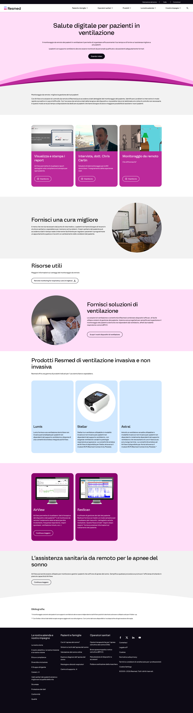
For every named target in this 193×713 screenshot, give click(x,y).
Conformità (35, 694)
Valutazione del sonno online (71, 652)
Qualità (34, 699)
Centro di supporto (68, 669)
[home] (12, 8)
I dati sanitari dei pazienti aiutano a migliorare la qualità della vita (44, 678)
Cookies (122, 652)
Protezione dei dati (38, 689)
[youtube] (140, 637)
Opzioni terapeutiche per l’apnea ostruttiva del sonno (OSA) (102, 643)
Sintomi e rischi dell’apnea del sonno (74, 647)
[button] (187, 8)
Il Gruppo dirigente (38, 667)
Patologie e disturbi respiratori (72, 664)
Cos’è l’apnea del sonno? (70, 642)
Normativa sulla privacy (128, 657)
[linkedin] (133, 637)
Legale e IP (123, 647)
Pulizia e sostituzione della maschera (104, 664)
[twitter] (127, 637)
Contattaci (123, 642)
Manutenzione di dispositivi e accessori (101, 658)
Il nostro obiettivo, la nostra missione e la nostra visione (45, 651)
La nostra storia (37, 645)
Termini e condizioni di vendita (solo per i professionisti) (140, 662)
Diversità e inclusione (39, 662)
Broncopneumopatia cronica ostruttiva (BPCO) (101, 650)
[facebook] (120, 637)
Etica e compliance (38, 657)
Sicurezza (35, 684)
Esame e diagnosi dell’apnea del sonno (73, 658)
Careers (34, 672)
